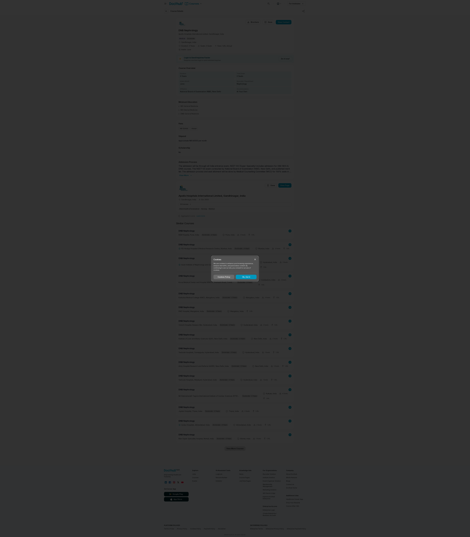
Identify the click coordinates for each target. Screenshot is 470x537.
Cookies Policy (224, 277)
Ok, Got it (246, 277)
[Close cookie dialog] (255, 259)
